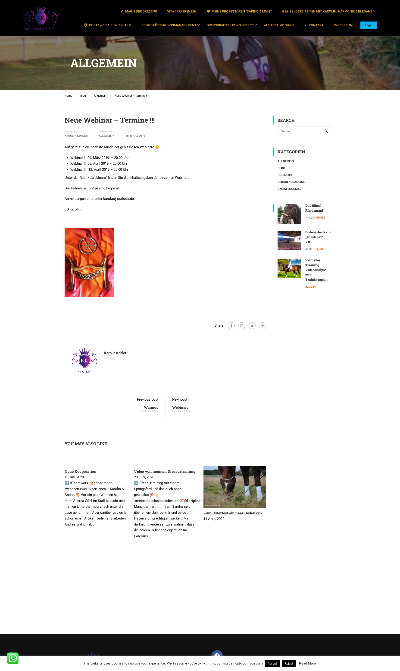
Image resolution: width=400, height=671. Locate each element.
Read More (307, 663)
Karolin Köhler (76, 135)
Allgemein (106, 135)
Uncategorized (289, 189)
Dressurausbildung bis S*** (230, 25)
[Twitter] (252, 325)
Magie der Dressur (141, 11)
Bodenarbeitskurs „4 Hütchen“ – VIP (319, 237)
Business (285, 175)
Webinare (180, 407)
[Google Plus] (241, 325)
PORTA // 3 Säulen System (110, 25)
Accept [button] (272, 663)
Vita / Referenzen (182, 11)
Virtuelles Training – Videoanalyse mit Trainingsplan (316, 270)
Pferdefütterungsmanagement (169, 25)
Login (368, 25)
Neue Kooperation (80, 471)
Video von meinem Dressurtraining (164, 471)
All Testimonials (279, 25)
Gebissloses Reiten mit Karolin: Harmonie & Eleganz (327, 11)
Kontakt (316, 25)
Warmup (151, 407)
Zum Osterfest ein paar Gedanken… (233, 512)
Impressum (343, 25)
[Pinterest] (262, 325)
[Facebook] (231, 325)
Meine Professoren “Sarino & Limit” (242, 11)
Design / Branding (291, 182)
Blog (281, 168)
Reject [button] (289, 663)
